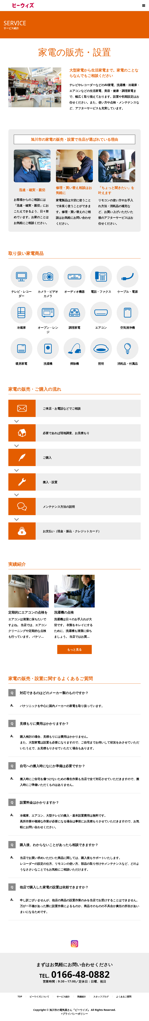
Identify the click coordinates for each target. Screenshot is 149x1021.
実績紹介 (81, 996)
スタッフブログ (101, 996)
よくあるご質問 (123, 996)
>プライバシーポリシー (74, 1013)
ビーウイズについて (39, 996)
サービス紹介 (63, 996)
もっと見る (74, 649)
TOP (20, 996)
